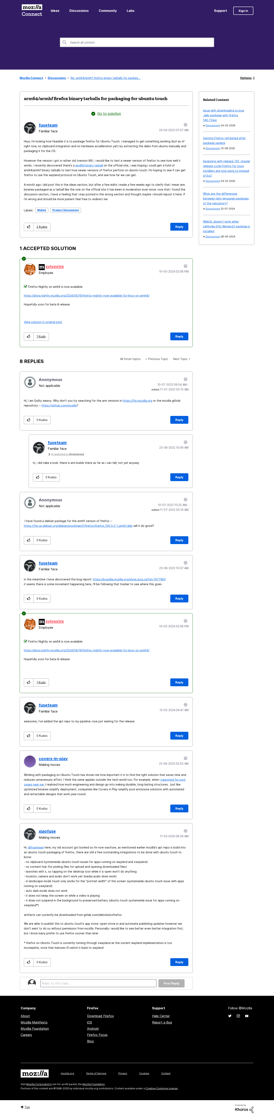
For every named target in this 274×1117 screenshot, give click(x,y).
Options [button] (246, 78)
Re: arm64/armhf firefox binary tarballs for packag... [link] (105, 78)
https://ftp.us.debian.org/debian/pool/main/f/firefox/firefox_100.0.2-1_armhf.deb (78, 525)
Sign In (243, 10)
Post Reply (171, 983)
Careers (26, 1035)
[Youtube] (247, 1016)
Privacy (122, 1073)
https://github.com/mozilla (59, 405)
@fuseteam (36, 847)
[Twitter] (230, 1016)
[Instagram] (238, 1016)
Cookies (144, 1073)
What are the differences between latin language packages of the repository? (226, 198)
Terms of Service (96, 1073)
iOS (89, 1022)
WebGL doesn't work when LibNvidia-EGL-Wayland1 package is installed (226, 226)
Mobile (41, 210)
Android (93, 1029)
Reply (179, 226)
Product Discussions (65, 210)
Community (108, 11)
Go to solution (109, 113)
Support (220, 11)
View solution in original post (43, 322)
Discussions (79, 11)
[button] (28, 227)
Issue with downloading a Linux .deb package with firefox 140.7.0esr (223, 115)
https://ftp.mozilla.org (137, 400)
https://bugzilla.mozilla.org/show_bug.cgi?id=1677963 (129, 579)
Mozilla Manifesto (34, 1022)
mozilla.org (67, 1073)
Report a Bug (162, 1022)
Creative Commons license (161, 1088)
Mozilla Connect (32, 10)
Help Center (161, 1016)
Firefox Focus (97, 1035)
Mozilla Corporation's (39, 1084)
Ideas (55, 11)
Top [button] (27, 1107)
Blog (90, 1041)
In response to (67, 454)
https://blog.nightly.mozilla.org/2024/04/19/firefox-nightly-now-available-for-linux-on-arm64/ (86, 295)
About (25, 1016)
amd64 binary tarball (89, 165)
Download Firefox (100, 1016)
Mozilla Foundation (35, 1029)
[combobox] (137, 42)
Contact (165, 1073)
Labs (130, 11)
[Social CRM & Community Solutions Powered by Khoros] (244, 1108)
